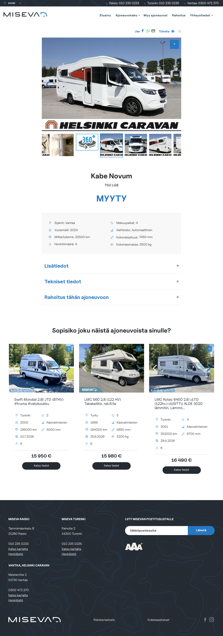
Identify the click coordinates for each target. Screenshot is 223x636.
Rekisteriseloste (104, 620)
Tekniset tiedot (62, 281)
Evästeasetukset (159, 620)
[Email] (153, 31)
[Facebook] (143, 31)
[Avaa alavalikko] (139, 15)
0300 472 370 (18, 590)
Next (175, 84)
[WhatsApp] (148, 31)
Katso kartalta (18, 549)
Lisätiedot (56, 266)
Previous (48, 84)
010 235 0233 (18, 544)
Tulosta (164, 31)
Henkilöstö (15, 554)
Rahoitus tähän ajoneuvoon (76, 297)
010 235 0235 (72, 544)
